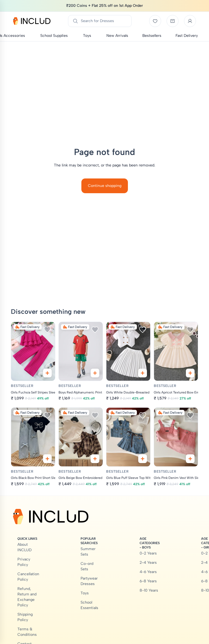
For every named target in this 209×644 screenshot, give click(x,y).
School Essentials (89, 605)
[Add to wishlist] (47, 329)
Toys (85, 593)
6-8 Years (148, 581)
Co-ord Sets (87, 566)
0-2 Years (148, 553)
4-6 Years (148, 572)
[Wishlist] (155, 21)
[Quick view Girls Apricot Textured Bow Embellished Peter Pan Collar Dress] (190, 373)
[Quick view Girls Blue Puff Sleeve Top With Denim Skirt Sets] (142, 458)
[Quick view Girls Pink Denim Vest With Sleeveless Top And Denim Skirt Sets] (190, 458)
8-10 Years (149, 590)
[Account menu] (190, 21)
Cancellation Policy (28, 577)
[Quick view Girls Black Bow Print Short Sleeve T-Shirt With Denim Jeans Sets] (47, 458)
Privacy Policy (23, 562)
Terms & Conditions (27, 632)
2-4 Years (148, 562)
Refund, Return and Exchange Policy (26, 596)
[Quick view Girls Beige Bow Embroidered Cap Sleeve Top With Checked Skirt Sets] (95, 458)
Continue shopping (104, 185)
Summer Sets (88, 552)
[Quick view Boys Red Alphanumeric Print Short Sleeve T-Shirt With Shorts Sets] (95, 373)
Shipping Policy (25, 617)
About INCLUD (24, 547)
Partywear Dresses (89, 581)
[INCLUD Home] (32, 21)
